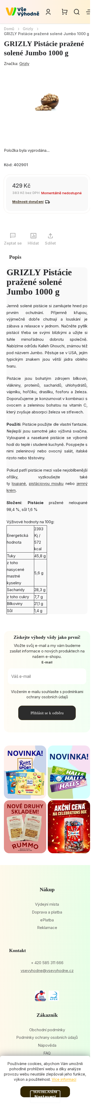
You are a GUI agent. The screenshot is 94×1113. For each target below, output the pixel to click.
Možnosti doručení (28, 201)
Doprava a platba (47, 912)
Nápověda (47, 1045)
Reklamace (47, 927)
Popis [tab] (15, 257)
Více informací (64, 1079)
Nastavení (45, 1096)
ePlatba (47, 919)
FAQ (47, 1053)
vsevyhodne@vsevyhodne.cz (47, 970)
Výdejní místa (47, 904)
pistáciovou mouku (46, 483)
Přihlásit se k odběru (47, 713)
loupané (19, 483)
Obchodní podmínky (47, 1029)
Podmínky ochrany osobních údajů (47, 1037)
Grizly (24, 63)
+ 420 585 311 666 (47, 962)
